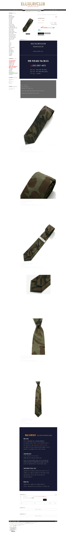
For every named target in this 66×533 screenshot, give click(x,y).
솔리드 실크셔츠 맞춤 (12, 34)
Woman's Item (11, 39)
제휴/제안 (10, 70)
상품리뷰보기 (11, 74)
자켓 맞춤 (10, 19)
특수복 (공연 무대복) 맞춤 (13, 27)
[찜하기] (41, 34)
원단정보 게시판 (11, 64)
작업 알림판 (11, 68)
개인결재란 (10, 54)
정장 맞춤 (10, 15)
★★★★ (42, 496)
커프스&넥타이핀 (11, 47)
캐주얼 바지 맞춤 (11, 25)
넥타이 (10, 45)
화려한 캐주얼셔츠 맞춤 (12, 32)
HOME (56, 521)
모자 (9, 40)
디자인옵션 (10, 69)
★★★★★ (45, 496)
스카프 (10, 42)
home (38, 14)
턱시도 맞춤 (11, 18)
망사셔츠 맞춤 (11, 33)
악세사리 (10, 48)
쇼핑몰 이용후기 (11, 65)
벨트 (9, 46)
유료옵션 (10, 55)
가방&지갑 (10, 49)
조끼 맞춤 (10, 22)
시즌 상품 (10, 53)
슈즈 (9, 41)
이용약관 (18, 521)
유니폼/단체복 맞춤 (12, 26)
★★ (37, 496)
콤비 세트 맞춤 (11, 17)
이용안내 (10, 521)
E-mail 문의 (11, 83)
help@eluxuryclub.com (21, 524)
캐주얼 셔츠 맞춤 (11, 31)
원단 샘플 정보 (11, 50)
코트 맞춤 (10, 23)
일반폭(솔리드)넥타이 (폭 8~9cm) (46, 14)
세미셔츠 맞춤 (11, 30)
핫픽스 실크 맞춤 (11, 38)
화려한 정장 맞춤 (11, 16)
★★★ (39, 496)
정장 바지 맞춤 (11, 24)
